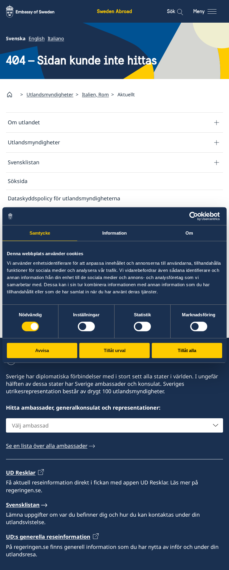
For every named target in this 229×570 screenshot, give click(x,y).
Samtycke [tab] (40, 233)
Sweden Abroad (114, 11)
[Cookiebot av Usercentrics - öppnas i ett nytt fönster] (196, 216)
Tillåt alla (187, 350)
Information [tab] (114, 233)
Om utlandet (24, 122)
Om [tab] (189, 233)
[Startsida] (12, 94)
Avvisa (42, 350)
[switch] (86, 326)
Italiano (56, 38)
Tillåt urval (115, 350)
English (37, 38)
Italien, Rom (95, 94)
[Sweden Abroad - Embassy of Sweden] (36, 11)
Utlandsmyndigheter (50, 94)
